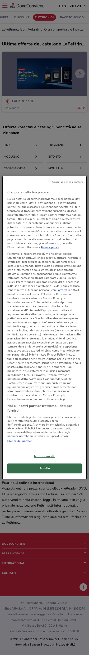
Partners (61, 290)
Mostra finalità (44, 456)
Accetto (44, 468)
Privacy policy (50, 247)
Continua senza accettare (67, 181)
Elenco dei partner (19, 441)
